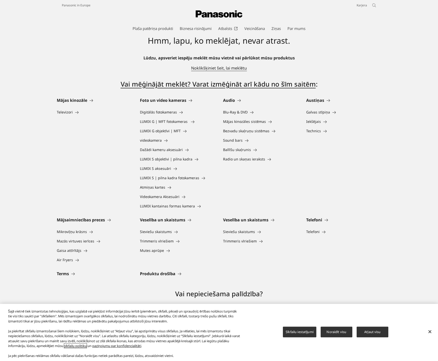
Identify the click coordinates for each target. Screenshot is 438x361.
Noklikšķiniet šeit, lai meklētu (219, 68)
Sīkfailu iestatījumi (300, 332)
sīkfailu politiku (75, 345)
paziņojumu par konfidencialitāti (116, 345)
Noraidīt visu (336, 332)
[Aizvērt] (429, 331)
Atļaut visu (372, 332)
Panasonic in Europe (76, 5)
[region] (219, 332)
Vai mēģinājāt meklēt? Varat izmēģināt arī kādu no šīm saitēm (218, 84)
